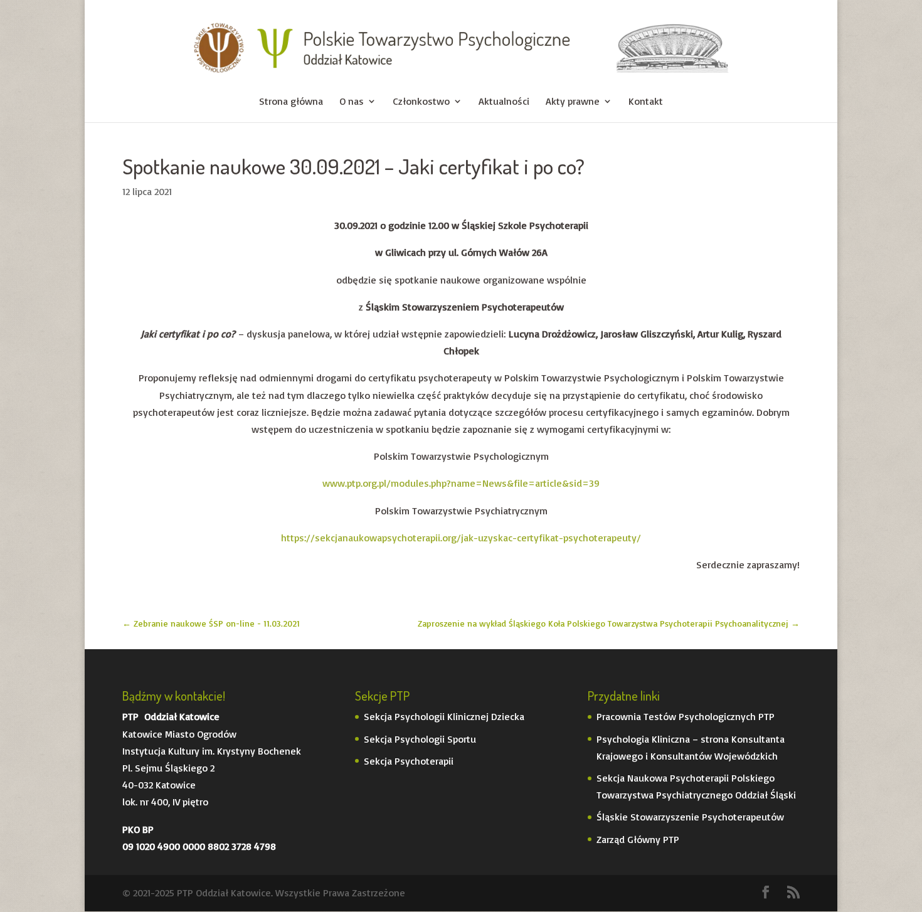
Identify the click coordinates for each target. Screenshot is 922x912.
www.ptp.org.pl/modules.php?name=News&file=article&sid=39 (461, 483)
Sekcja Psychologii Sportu (420, 739)
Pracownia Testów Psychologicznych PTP (685, 716)
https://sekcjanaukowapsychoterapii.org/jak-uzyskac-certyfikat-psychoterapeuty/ (461, 537)
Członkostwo (421, 102)
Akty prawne (573, 102)
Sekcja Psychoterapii (408, 761)
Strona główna (291, 102)
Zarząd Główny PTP (637, 839)
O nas (351, 102)
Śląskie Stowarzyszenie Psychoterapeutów (690, 816)
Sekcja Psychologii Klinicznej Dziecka (444, 716)
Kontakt (645, 102)
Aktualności (504, 102)
